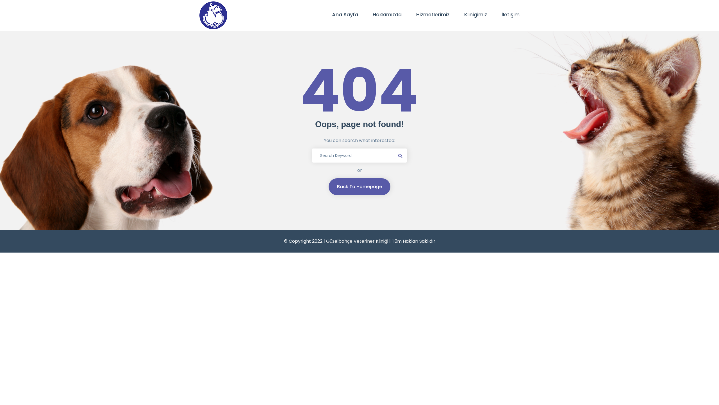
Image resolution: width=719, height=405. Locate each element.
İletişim (511, 14)
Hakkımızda (387, 14)
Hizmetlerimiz (433, 14)
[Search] (400, 155)
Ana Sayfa (345, 14)
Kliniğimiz (475, 14)
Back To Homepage (359, 186)
